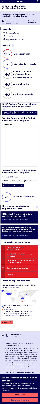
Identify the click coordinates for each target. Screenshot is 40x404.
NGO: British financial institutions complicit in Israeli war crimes (17, 215)
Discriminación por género (17, 268)
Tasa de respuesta (21, 54)
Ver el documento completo (13, 186)
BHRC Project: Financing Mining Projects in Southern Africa (18, 113)
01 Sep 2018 (8, 125)
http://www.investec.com (15, 39)
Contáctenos (15, 345)
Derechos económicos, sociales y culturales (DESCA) (20, 261)
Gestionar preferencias (20, 400)
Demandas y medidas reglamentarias (15, 248)
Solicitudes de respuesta (24, 64)
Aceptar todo (20, 395)
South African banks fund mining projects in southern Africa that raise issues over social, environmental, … (18, 229)
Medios (20, 343)
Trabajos (14, 343)
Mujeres (10, 274)
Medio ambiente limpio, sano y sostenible (19, 255)
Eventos (7, 343)
